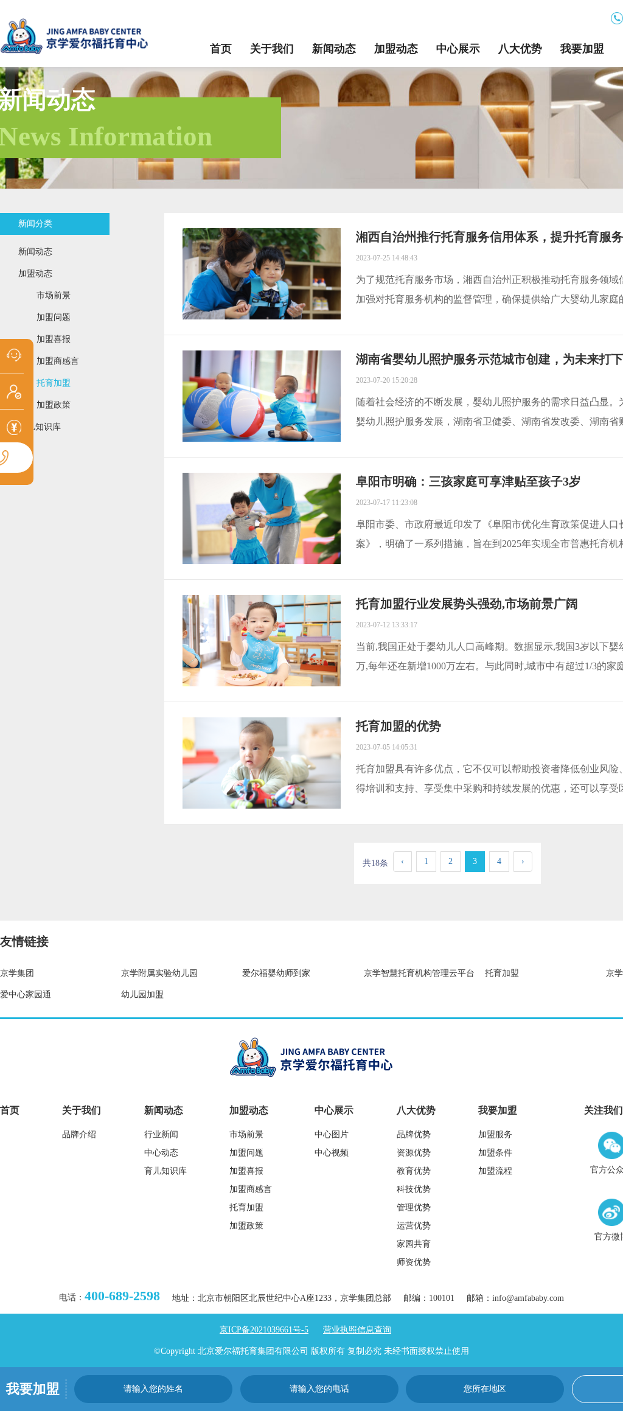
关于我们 (272, 49)
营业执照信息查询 (357, 1329)
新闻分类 (35, 223)
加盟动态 (396, 49)
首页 (221, 49)
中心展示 (458, 49)
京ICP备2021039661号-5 (264, 1329)
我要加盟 (582, 49)
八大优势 (520, 49)
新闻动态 (334, 49)
